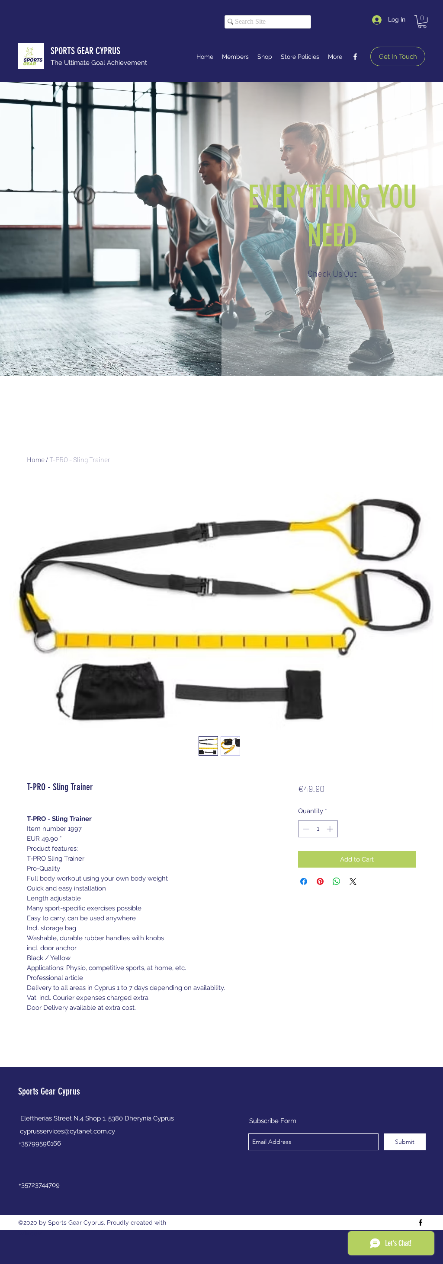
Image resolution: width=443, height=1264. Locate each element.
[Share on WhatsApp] (336, 881)
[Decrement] (305, 829)
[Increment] (331, 829)
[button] (422, 21)
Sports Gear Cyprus (49, 1091)
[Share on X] (353, 881)
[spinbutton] (318, 829)
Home (36, 459)
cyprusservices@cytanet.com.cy (67, 1131)
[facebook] (355, 56)
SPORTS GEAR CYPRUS (85, 51)
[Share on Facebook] (304, 881)
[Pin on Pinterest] (320, 881)
